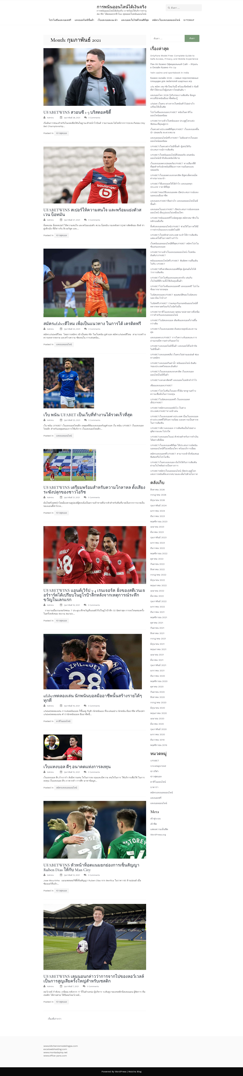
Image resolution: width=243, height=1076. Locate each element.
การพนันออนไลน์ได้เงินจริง (121, 7)
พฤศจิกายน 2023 (158, 521)
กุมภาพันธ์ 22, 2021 (72, 420)
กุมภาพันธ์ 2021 (158, 665)
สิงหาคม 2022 (157, 569)
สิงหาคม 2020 (157, 697)
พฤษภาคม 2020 (158, 713)
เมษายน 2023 (157, 526)
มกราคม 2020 (157, 734)
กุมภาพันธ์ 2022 (158, 601)
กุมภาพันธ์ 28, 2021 (72, 118)
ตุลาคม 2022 (156, 558)
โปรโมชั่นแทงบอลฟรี (60, 20)
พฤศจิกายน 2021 (158, 617)
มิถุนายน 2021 (157, 644)
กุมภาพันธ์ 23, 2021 (72, 329)
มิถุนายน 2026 (157, 500)
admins (50, 118)
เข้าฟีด (153, 824)
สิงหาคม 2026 (157, 489)
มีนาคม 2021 (156, 660)
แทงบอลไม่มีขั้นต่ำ (84, 20)
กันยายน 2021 (157, 628)
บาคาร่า (154, 787)
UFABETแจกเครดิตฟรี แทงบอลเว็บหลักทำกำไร (173, 380)
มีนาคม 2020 (157, 724)
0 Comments (94, 118)
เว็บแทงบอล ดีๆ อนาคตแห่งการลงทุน (77, 766)
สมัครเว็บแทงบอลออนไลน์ (166, 20)
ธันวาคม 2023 (157, 516)
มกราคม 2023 (157, 542)
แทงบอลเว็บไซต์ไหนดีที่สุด (135, 20)
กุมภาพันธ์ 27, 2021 (72, 220)
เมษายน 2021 (157, 654)
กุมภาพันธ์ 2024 (158, 505)
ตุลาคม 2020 (157, 686)
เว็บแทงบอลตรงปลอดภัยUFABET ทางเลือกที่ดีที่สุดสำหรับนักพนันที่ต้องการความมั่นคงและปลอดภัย (173, 166)
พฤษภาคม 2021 (158, 649)
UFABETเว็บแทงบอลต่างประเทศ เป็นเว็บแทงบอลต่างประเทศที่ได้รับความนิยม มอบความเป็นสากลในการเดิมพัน (174, 419)
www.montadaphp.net (55, 1052)
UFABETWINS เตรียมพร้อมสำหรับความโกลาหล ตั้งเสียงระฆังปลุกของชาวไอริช (94, 490)
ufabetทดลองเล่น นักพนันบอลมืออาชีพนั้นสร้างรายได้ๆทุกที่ (92, 698)
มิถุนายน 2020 (157, 707)
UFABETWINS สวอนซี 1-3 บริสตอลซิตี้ (77, 112)
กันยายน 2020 (157, 692)
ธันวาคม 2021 (157, 612)
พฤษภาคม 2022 (158, 585)
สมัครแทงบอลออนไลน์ (66, 787)
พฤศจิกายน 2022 (158, 553)
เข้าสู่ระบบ (155, 818)
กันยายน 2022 (157, 564)
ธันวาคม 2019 (157, 739)
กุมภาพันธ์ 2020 (158, 729)
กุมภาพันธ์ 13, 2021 (72, 875)
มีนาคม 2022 (157, 596)
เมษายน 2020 (157, 718)
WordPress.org (158, 834)
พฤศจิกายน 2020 (158, 681)
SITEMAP (189, 20)
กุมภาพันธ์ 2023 (158, 537)
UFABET (154, 760)
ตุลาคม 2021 (156, 622)
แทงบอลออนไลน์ (64, 344)
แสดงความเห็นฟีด (159, 829)
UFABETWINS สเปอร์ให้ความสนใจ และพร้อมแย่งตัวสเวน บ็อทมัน (92, 212)
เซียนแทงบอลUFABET (161, 385)
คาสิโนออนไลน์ (63, 721)
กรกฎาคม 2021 (158, 638)
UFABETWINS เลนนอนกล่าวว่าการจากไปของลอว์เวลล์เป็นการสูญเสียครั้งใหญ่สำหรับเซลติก (93, 979)
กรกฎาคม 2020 (158, 702)
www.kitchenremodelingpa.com (60, 1046)
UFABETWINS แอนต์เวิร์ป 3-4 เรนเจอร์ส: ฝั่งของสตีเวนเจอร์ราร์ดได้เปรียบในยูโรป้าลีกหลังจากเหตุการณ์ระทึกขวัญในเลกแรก (94, 595)
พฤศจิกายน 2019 (158, 745)
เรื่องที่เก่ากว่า (54, 1018)
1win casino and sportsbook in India (169, 72)
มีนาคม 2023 (157, 532)
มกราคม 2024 (157, 511)
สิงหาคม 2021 (157, 633)
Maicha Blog (134, 1071)
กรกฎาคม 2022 (158, 574)
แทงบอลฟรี (155, 798)
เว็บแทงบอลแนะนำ (108, 20)
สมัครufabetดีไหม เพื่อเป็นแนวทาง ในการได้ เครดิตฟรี (92, 323)
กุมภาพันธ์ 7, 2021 (71, 986)
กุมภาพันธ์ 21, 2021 (72, 497)
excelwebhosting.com (55, 1049)
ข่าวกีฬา (154, 771)
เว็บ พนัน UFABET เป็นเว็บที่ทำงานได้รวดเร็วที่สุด (87, 414)
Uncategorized (158, 766)
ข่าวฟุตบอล (61, 133)
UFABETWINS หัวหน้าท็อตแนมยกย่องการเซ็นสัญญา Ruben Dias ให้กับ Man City (91, 867)
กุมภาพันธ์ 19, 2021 (72, 605)
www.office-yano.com (55, 1055)
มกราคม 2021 (157, 670)
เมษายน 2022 (157, 590)
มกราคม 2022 (157, 606)
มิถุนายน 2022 (157, 580)
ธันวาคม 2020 (157, 676)
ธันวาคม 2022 (157, 548)
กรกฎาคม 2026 (158, 494)
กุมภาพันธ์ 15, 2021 (72, 772)
